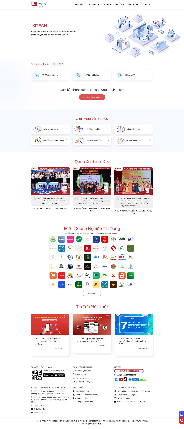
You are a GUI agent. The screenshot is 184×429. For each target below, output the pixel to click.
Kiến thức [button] (119, 4)
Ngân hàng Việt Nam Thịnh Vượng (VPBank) (134, 391)
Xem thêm (92, 293)
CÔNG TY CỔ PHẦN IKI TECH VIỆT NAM (132, 402)
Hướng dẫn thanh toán (84, 402)
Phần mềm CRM (80, 378)
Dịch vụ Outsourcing (82, 382)
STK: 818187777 (123, 398)
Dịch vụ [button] (106, 4)
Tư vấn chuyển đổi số (83, 371)
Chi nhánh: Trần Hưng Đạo (127, 395)
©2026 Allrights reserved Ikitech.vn (92, 424)
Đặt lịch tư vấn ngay (92, 97)
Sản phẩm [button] (93, 4)
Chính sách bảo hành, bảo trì (87, 395)
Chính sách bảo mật (83, 398)
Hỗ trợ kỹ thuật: (125, 375)
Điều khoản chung (82, 391)
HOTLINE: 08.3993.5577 (129, 371)
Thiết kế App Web (81, 375)
